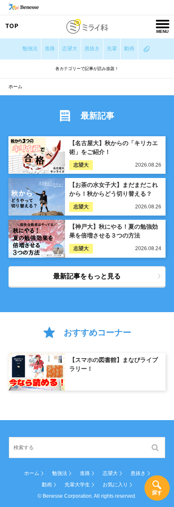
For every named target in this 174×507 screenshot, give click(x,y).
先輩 (112, 48)
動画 (129, 48)
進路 (50, 48)
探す (157, 493)
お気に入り (115, 485)
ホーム (31, 473)
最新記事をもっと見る (87, 276)
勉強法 (30, 48)
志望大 (69, 48)
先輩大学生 (77, 485)
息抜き (92, 48)
